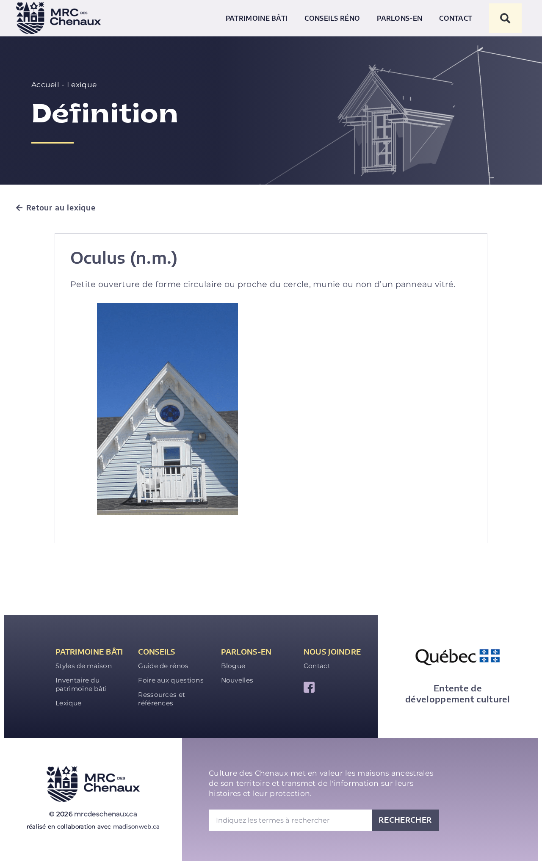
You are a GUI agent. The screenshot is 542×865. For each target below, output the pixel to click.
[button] (505, 18)
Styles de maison (83, 666)
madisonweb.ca (136, 826)
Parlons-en (399, 18)
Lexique (82, 84)
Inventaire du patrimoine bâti (81, 684)
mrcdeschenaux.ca (105, 814)
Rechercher (405, 819)
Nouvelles (237, 680)
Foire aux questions (171, 680)
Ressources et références (161, 699)
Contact (455, 18)
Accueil (45, 84)
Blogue (233, 666)
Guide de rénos (163, 666)
